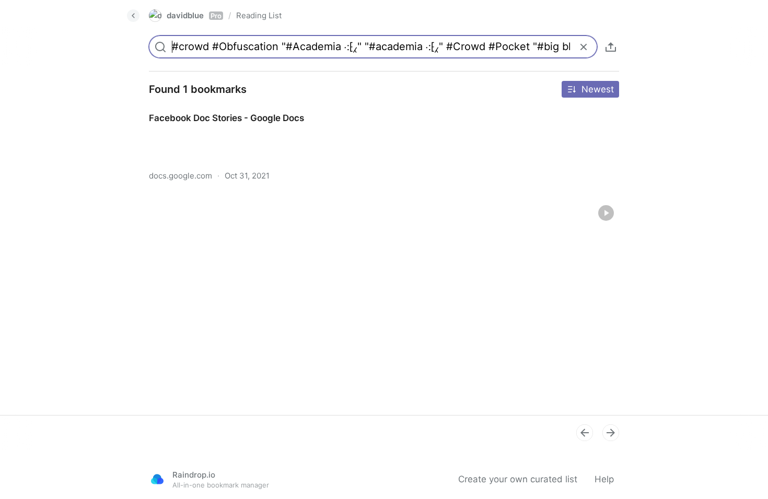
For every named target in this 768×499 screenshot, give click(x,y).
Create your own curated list (517, 479)
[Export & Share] (610, 47)
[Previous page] (584, 432)
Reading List (259, 15)
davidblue (194, 15)
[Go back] (133, 15)
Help (604, 479)
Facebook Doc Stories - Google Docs (216, 108)
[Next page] (610, 432)
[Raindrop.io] (157, 479)
